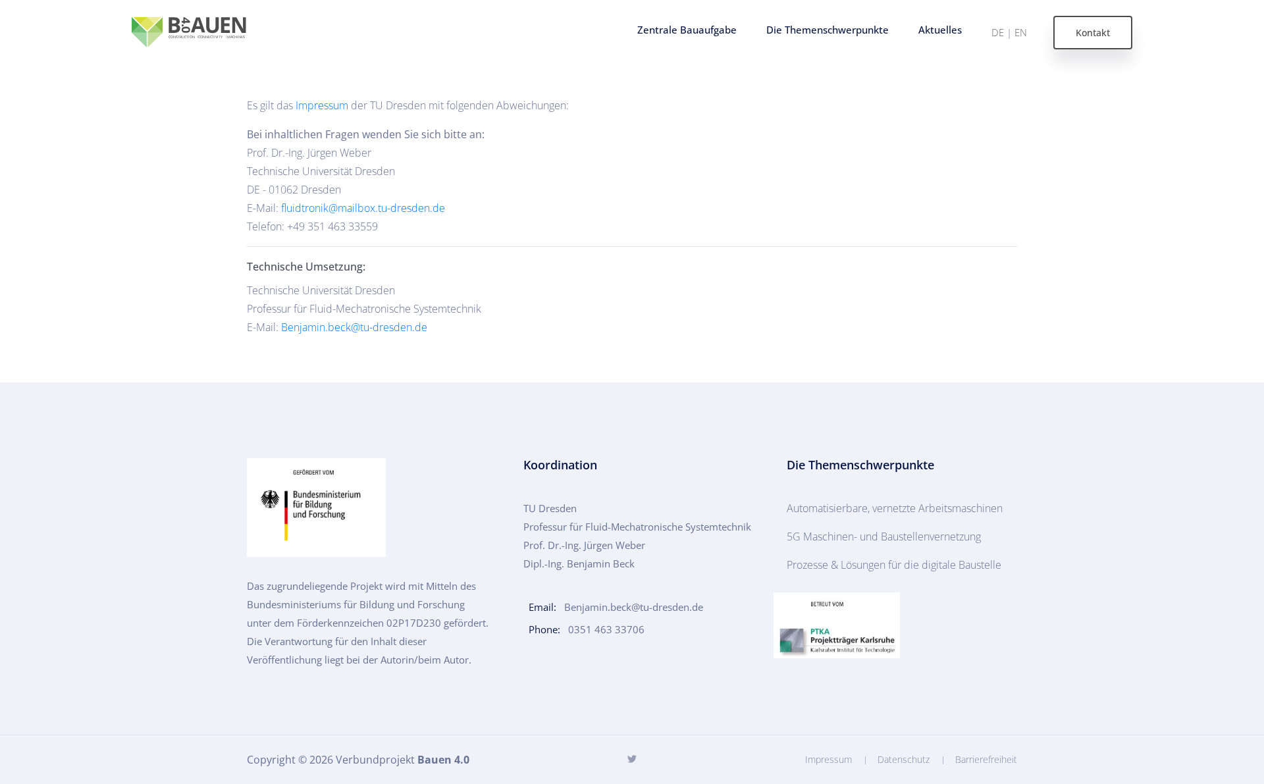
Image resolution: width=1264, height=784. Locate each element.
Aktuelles (940, 29)
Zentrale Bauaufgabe (687, 29)
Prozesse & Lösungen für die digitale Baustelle (894, 564)
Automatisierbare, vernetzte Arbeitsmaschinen (895, 508)
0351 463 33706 (606, 629)
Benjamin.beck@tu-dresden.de (354, 327)
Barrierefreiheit (986, 759)
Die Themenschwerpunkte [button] (827, 29)
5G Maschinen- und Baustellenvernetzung (884, 536)
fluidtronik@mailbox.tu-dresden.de (363, 208)
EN (1020, 32)
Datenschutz (904, 759)
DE (997, 32)
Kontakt (1093, 32)
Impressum (322, 105)
